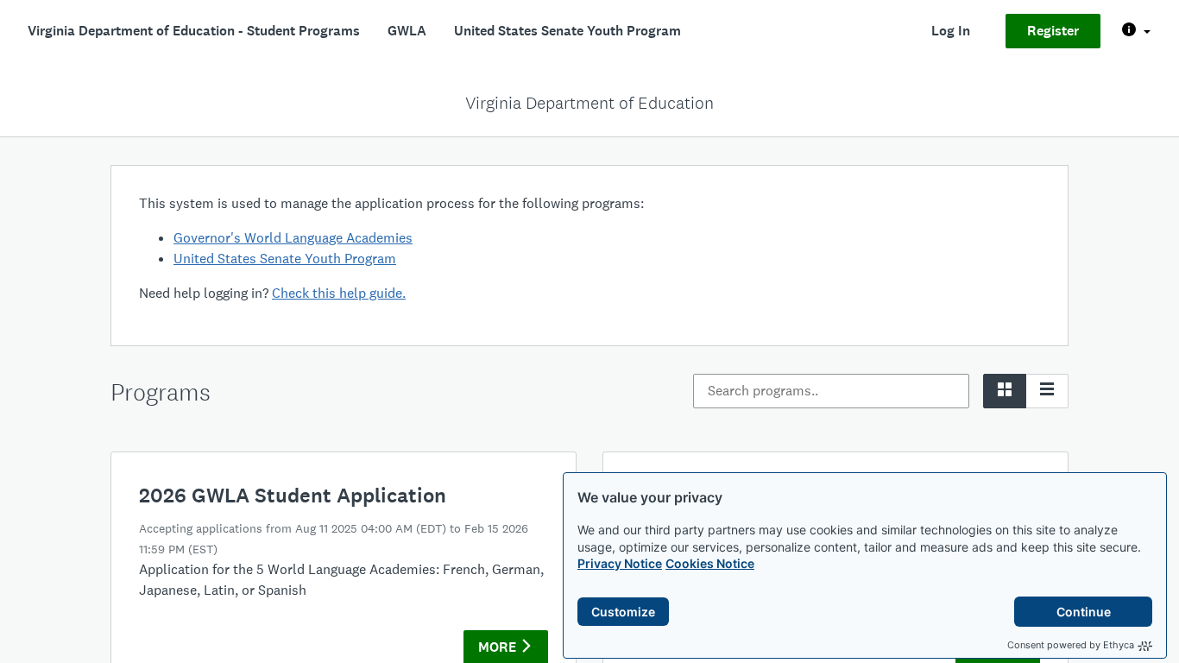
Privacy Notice (619, 563)
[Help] (1136, 31)
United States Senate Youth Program (567, 31)
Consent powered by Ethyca (1070, 645)
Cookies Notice (709, 563)
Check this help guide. (339, 293)
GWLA (407, 31)
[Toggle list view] (1047, 391)
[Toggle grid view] (1004, 391)
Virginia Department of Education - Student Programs (194, 31)
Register (1053, 31)
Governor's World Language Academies (293, 238)
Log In (950, 31)
